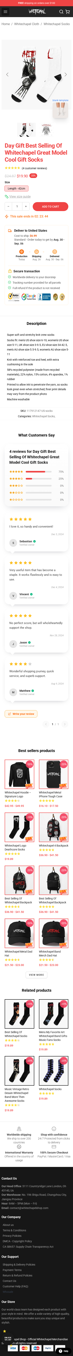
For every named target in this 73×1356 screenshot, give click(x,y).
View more (36, 975)
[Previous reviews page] (45, 724)
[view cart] (67, 11)
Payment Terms (12, 1270)
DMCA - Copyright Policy (17, 1241)
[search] (61, 11)
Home (6, 24)
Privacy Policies (12, 1235)
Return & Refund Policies (17, 1275)
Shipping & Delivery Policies (19, 1264)
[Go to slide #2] (46, 130)
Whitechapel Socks (57, 24)
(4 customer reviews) (34, 168)
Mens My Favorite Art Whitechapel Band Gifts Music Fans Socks (53, 1036)
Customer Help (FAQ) (15, 1286)
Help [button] (66, 1351)
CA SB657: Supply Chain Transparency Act (28, 1246)
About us (8, 1224)
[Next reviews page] (64, 724)
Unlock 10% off (7, 1339)
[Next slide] (65, 74)
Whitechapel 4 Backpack (53, 845)
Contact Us (9, 1280)
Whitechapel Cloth (26, 24)
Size (7, 182)
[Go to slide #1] (26, 130)
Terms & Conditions (14, 1230)
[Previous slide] (8, 74)
